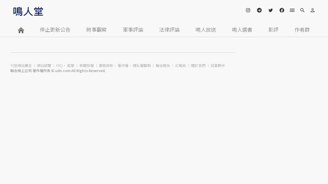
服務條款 (106, 65)
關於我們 (198, 65)
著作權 (123, 65)
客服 (70, 65)
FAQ (59, 65)
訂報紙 (180, 65)
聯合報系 (163, 65)
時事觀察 (96, 29)
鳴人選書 (242, 29)
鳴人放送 (206, 29)
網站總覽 (44, 65)
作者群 (302, 29)
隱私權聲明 (142, 65)
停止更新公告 (55, 29)
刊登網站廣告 (21, 65)
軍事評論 (133, 29)
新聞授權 (86, 65)
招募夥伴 (218, 65)
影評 (273, 29)
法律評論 (169, 29)
